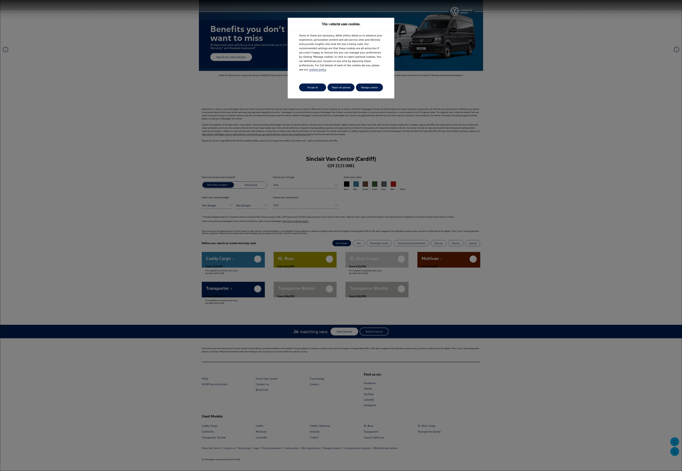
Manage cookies (369, 87)
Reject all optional (341, 87)
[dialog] (341, 235)
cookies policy (317, 69)
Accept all (312, 87)
